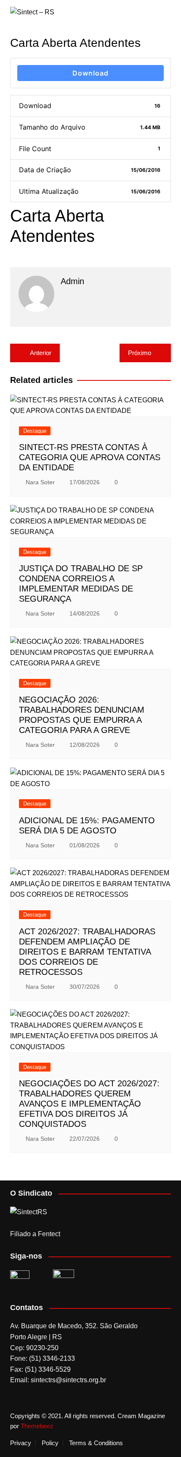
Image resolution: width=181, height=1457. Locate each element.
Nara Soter (40, 482)
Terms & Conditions (96, 1443)
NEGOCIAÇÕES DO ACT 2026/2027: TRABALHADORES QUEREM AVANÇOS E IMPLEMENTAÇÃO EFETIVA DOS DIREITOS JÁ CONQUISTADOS (89, 1104)
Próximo (139, 352)
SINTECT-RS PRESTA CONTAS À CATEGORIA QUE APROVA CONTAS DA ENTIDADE (89, 457)
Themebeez (37, 1426)
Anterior (40, 352)
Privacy (20, 1443)
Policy (50, 1443)
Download (90, 73)
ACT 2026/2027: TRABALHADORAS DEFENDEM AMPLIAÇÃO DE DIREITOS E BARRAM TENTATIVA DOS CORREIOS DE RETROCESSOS (87, 952)
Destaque (34, 431)
